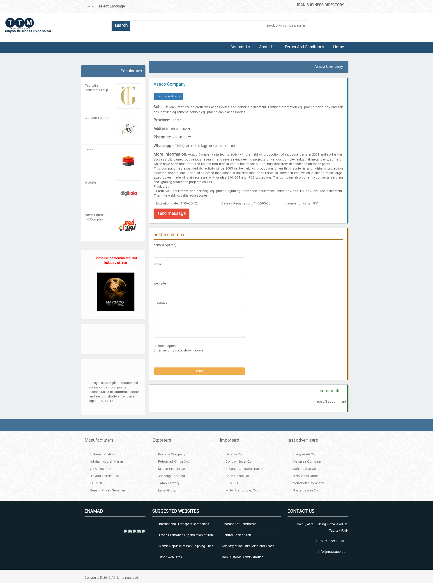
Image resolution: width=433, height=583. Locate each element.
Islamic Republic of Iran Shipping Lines (186, 546)
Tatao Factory (168, 483)
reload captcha (166, 346)
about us (267, 47)
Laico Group (167, 490)
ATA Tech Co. (101, 469)
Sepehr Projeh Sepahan (107, 490)
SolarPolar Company (308, 483)
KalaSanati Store (305, 476)
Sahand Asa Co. (305, 469)
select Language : (109, 6)
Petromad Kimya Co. (173, 461)
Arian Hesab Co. (238, 476)
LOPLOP (96, 483)
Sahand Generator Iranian (244, 469)
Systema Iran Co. (306, 490)
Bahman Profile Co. (105, 454)
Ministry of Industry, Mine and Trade (248, 546)
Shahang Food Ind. (172, 476)
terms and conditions (304, 47)
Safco (89, 150)
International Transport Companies (184, 524)
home (338, 47)
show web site (169, 96)
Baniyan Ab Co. (304, 454)
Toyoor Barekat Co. (105, 476)
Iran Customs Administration (242, 557)
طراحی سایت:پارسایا (144, 521)
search (121, 25)
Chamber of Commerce (239, 524)
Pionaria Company (171, 454)
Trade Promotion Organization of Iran (186, 535)
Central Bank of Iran (236, 535)
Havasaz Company (307, 461)
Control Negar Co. (239, 461)
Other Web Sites (170, 557)
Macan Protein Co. (172, 469)
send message (171, 213)
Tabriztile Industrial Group (96, 88)
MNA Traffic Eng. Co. (242, 490)
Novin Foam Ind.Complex (94, 217)
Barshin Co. (234, 454)
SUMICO (232, 483)
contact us (240, 47)
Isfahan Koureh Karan (106, 461)
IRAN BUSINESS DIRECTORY (320, 5)
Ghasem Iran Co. (97, 118)
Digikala (90, 182)
